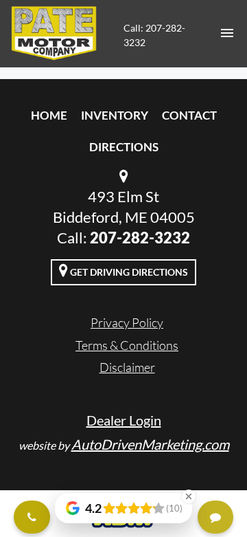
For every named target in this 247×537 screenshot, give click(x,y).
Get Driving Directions (128, 272)
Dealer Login (123, 420)
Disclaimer (127, 367)
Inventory (114, 115)
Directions (123, 147)
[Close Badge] (189, 496)
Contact (189, 115)
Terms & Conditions (126, 345)
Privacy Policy (127, 322)
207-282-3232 (140, 237)
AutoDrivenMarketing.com (150, 444)
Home (49, 115)
